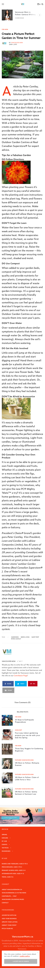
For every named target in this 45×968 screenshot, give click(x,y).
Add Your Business (9, 918)
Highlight (18, 730)
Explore (5, 838)
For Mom (5, 29)
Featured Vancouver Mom (24, 760)
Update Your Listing (9, 922)
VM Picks (5, 848)
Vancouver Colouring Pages (13, 899)
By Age (4, 841)
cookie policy (25, 956)
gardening (15, 637)
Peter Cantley (16, 638)
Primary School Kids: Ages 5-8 (13, 870)
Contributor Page (20, 675)
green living (25, 637)
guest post (35, 637)
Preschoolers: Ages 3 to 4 (12, 867)
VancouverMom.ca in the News (14, 893)
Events (4, 844)
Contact (5, 903)
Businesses (6, 851)
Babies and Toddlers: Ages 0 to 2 (15, 864)
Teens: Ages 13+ (7, 877)
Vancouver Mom (17, 42)
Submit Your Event (9, 925)
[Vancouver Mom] (22, 4)
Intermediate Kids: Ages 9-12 (13, 873)
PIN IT (17, 172)
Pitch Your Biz (7, 928)
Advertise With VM (9, 915)
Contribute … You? (9, 896)
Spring (4, 834)
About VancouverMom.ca (12, 889)
